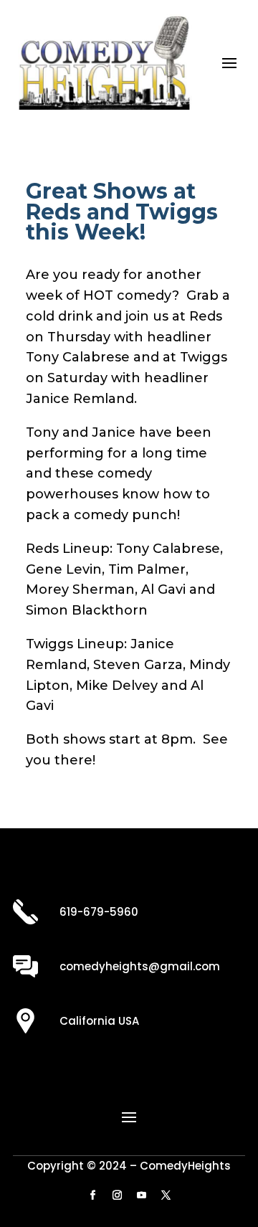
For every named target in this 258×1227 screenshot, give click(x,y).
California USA (99, 1020)
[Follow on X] (165, 1195)
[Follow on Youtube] (141, 1195)
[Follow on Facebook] (92, 1195)
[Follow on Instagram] (117, 1195)
